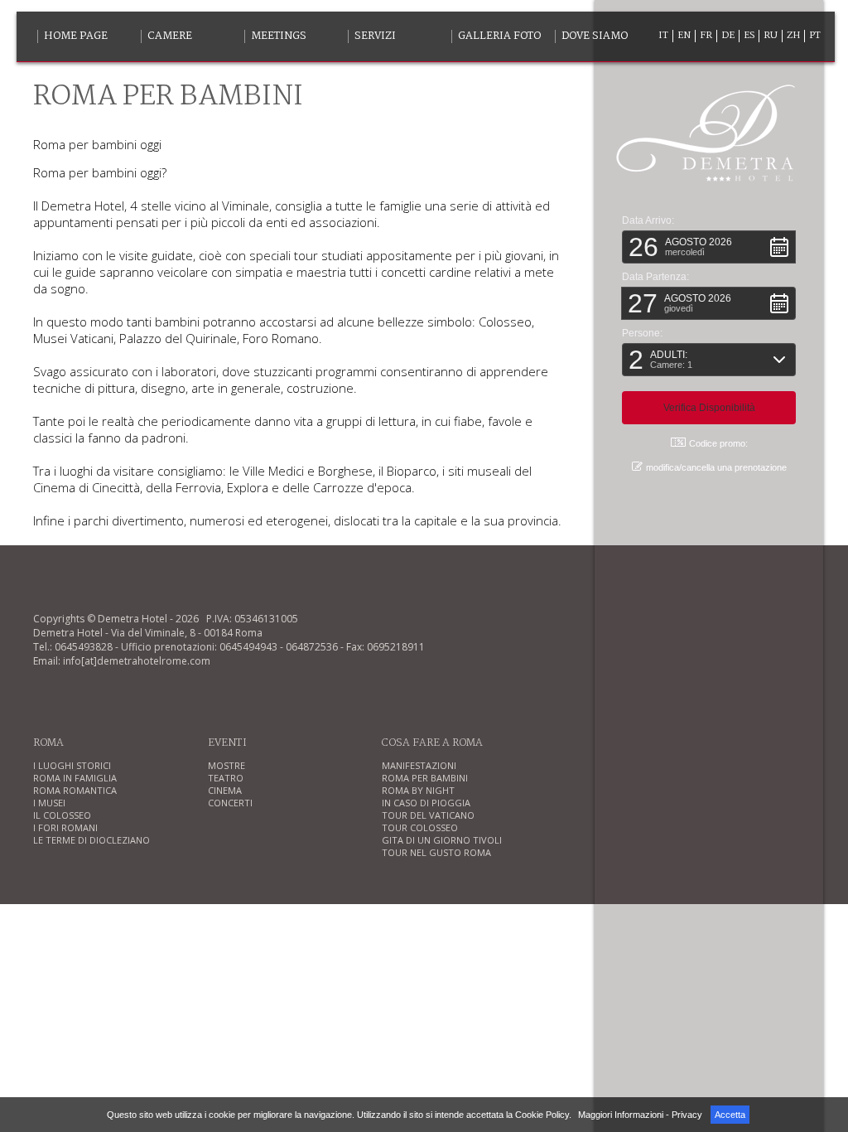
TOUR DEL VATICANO (428, 815)
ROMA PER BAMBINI (425, 778)
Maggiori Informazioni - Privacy (640, 1115)
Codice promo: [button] (718, 443)
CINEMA (225, 790)
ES (749, 35)
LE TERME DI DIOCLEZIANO (91, 840)
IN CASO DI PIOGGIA (426, 802)
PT (815, 35)
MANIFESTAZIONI (419, 765)
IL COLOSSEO (62, 815)
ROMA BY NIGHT (418, 790)
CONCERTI (230, 802)
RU (771, 35)
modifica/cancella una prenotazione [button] (716, 467)
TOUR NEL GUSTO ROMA (436, 852)
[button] (709, 247)
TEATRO (225, 778)
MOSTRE (226, 765)
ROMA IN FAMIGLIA (75, 778)
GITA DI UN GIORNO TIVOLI (442, 840)
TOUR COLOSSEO (420, 827)
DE (728, 35)
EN (684, 35)
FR (706, 35)
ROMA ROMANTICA (75, 790)
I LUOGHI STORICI (72, 765)
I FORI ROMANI (65, 827)
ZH (793, 35)
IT (663, 35)
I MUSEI (49, 802)
